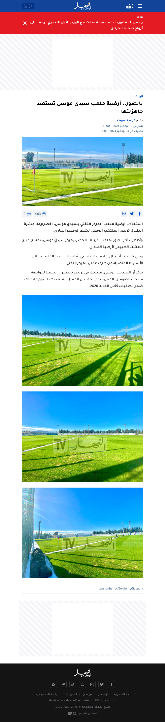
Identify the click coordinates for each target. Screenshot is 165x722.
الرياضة (138, 97)
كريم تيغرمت (126, 120)
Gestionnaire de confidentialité (69, 700)
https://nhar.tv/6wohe (112, 589)
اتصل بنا (71, 694)
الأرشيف (110, 700)
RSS (97, 700)
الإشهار (103, 694)
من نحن (88, 694)
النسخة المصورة (124, 694)
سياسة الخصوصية (48, 694)
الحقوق (98, 707)
